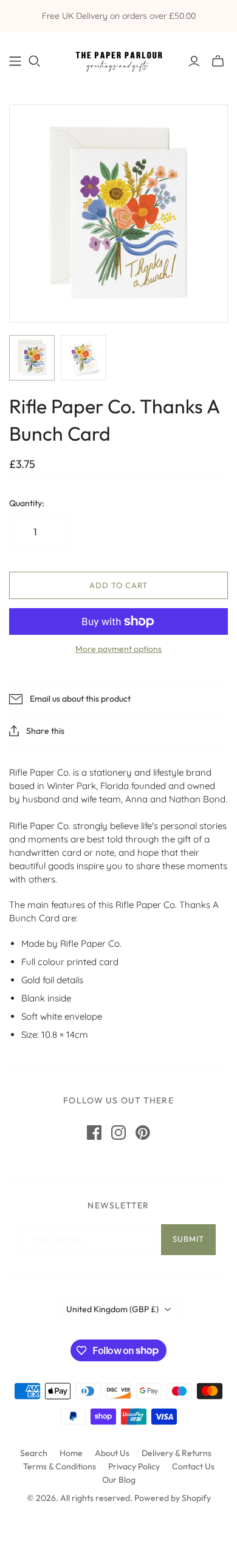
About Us (112, 1453)
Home (71, 1453)
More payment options (118, 648)
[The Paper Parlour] (118, 58)
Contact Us (193, 1466)
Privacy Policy (134, 1466)
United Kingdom (112, 1309)
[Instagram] (118, 1132)
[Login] (194, 61)
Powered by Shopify (172, 1497)
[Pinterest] (143, 1132)
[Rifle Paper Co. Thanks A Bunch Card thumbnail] (32, 358)
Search (33, 1453)
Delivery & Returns (176, 1453)
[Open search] (35, 61)
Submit (188, 1239)
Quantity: (26, 503)
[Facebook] (94, 1132)
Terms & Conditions (59, 1466)
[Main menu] (15, 61)
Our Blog (119, 1479)
